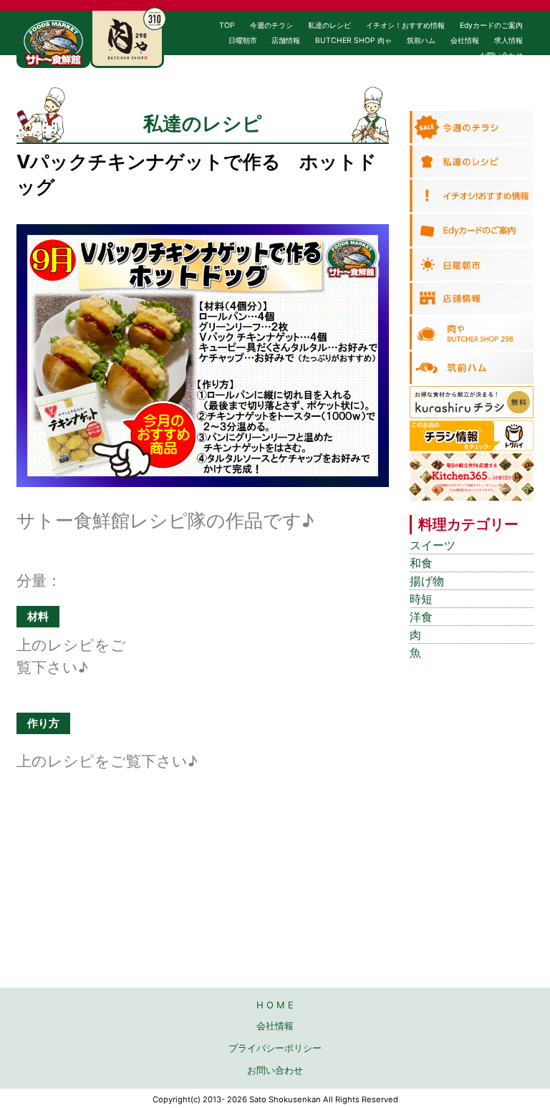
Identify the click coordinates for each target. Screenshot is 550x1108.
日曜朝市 (242, 40)
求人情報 (508, 40)
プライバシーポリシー (275, 1048)
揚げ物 (427, 581)
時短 (421, 599)
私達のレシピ (329, 25)
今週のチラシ (271, 25)
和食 (421, 563)
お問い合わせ (501, 55)
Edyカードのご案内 (491, 25)
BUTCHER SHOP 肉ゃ (353, 40)
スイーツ (432, 545)
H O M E (275, 1005)
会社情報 (464, 40)
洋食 (421, 617)
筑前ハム (421, 40)
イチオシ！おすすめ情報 (405, 25)
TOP (227, 25)
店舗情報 (285, 40)
